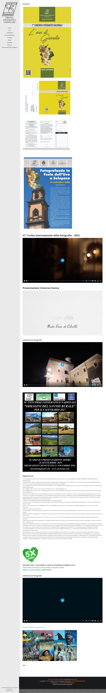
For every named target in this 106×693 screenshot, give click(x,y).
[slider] (54, 281)
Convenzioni (9, 33)
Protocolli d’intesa (9, 35)
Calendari (9, 42)
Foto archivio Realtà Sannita (9, 47)
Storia (9, 28)
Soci (9, 30)
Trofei (9, 40)
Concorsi (9, 37)
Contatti (9, 45)
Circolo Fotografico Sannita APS (9, 20)
